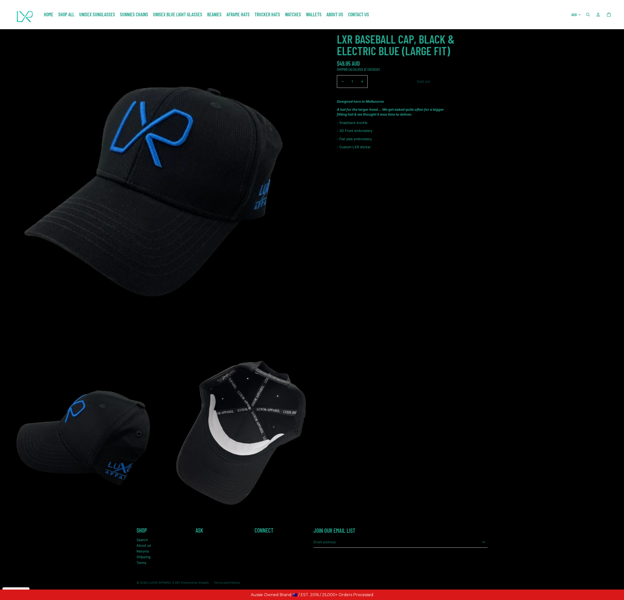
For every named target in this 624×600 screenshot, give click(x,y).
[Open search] (588, 14)
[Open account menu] (598, 14)
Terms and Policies (227, 582)
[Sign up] (483, 542)
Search (142, 540)
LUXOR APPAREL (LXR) (164, 582)
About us (143, 545)
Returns (142, 551)
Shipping (143, 557)
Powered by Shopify (195, 582)
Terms (141, 563)
